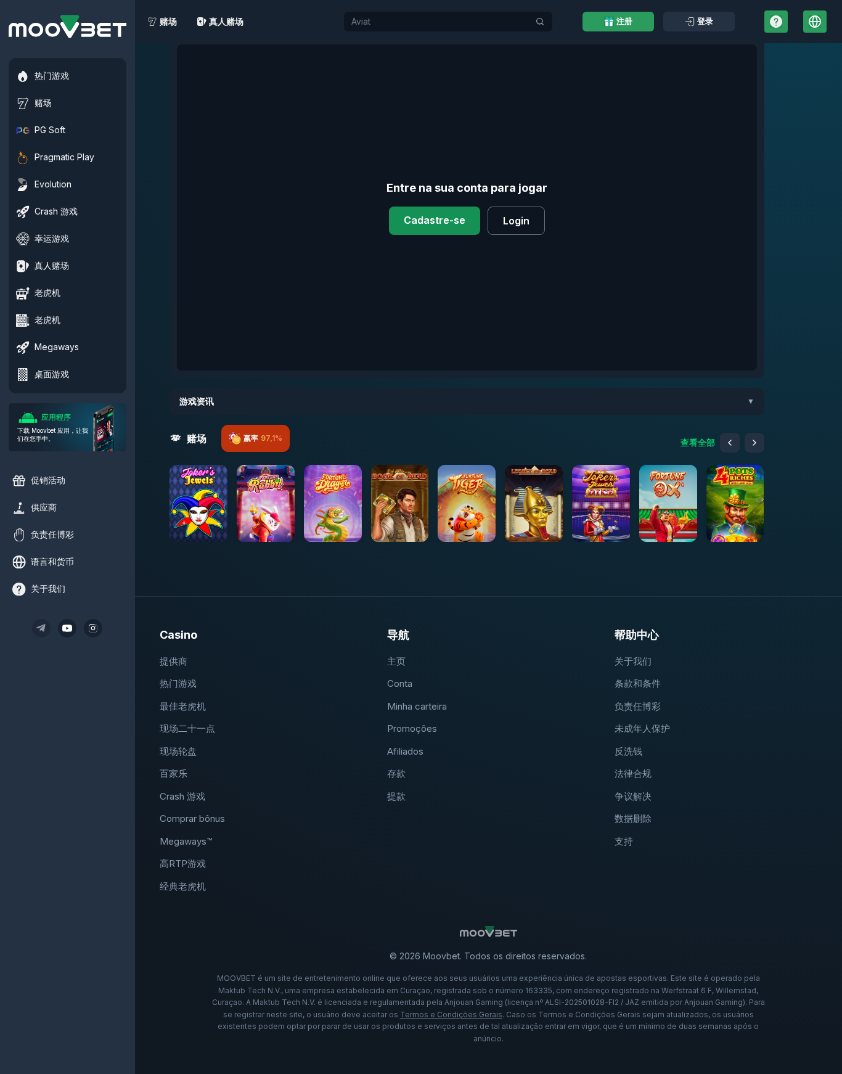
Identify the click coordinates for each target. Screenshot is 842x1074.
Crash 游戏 (182, 796)
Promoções (412, 728)
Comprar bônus (192, 818)
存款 (396, 773)
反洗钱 (628, 751)
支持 (624, 841)
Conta (399, 683)
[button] (198, 503)
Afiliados (405, 751)
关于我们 (633, 661)
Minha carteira (417, 706)
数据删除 (633, 818)
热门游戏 (178, 683)
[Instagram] (93, 628)
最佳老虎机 (183, 706)
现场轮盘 (178, 751)
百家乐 (173, 773)
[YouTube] (67, 628)
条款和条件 (638, 683)
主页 (396, 661)
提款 (396, 796)
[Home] (67, 26)
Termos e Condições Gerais (451, 1014)
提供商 (173, 661)
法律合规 (633, 773)
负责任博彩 (638, 706)
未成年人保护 (642, 728)
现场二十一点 (187, 728)
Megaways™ (186, 841)
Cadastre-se (434, 220)
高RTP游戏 (183, 863)
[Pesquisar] (540, 22)
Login (516, 221)
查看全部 (698, 442)
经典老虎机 (183, 886)
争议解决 (633, 796)
